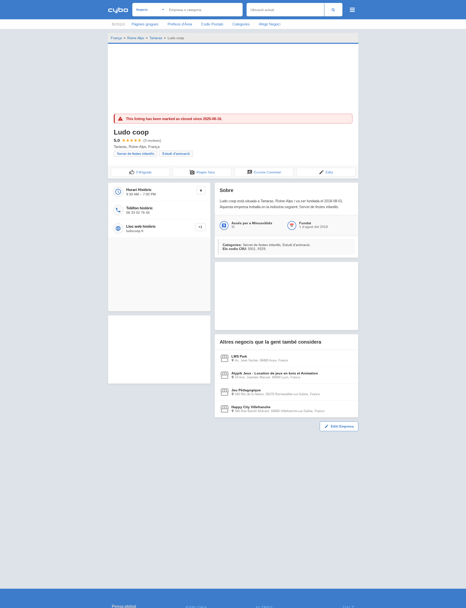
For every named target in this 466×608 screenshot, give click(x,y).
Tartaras (155, 38)
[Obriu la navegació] (352, 10)
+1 (200, 227)
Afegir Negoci (269, 24)
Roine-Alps (135, 38)
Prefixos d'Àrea (180, 24)
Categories (241, 24)
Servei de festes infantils (135, 154)
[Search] (333, 9)
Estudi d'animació (176, 154)
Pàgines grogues (145, 24)
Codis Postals (212, 24)
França (116, 38)
